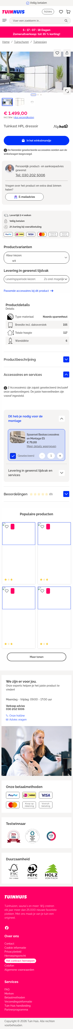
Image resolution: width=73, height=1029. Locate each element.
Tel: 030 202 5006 (30, 175)
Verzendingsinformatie (18, 1001)
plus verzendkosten (24, 117)
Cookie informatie (15, 947)
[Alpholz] (60, 126)
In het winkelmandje (39, 140)
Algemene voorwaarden (19, 969)
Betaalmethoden (14, 997)
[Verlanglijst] (61, 11)
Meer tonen (36, 656)
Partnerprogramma (16, 1009)
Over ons (11, 936)
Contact (9, 943)
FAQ (6, 989)
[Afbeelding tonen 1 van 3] (33, 94)
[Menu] (4, 20)
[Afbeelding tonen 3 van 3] (41, 94)
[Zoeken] (66, 20)
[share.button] (67, 53)
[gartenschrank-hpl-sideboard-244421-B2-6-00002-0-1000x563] (36, 72)
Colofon (9, 965)
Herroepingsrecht (15, 955)
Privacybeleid (12, 951)
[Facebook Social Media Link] (6, 928)
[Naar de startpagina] (13, 12)
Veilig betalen (38, 2)
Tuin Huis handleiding (17, 1005)
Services (11, 982)
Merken (9, 993)
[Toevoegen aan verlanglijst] (57, 53)
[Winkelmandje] (68, 11)
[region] (36, 77)
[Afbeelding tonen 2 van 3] (38, 94)
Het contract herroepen (20, 960)
